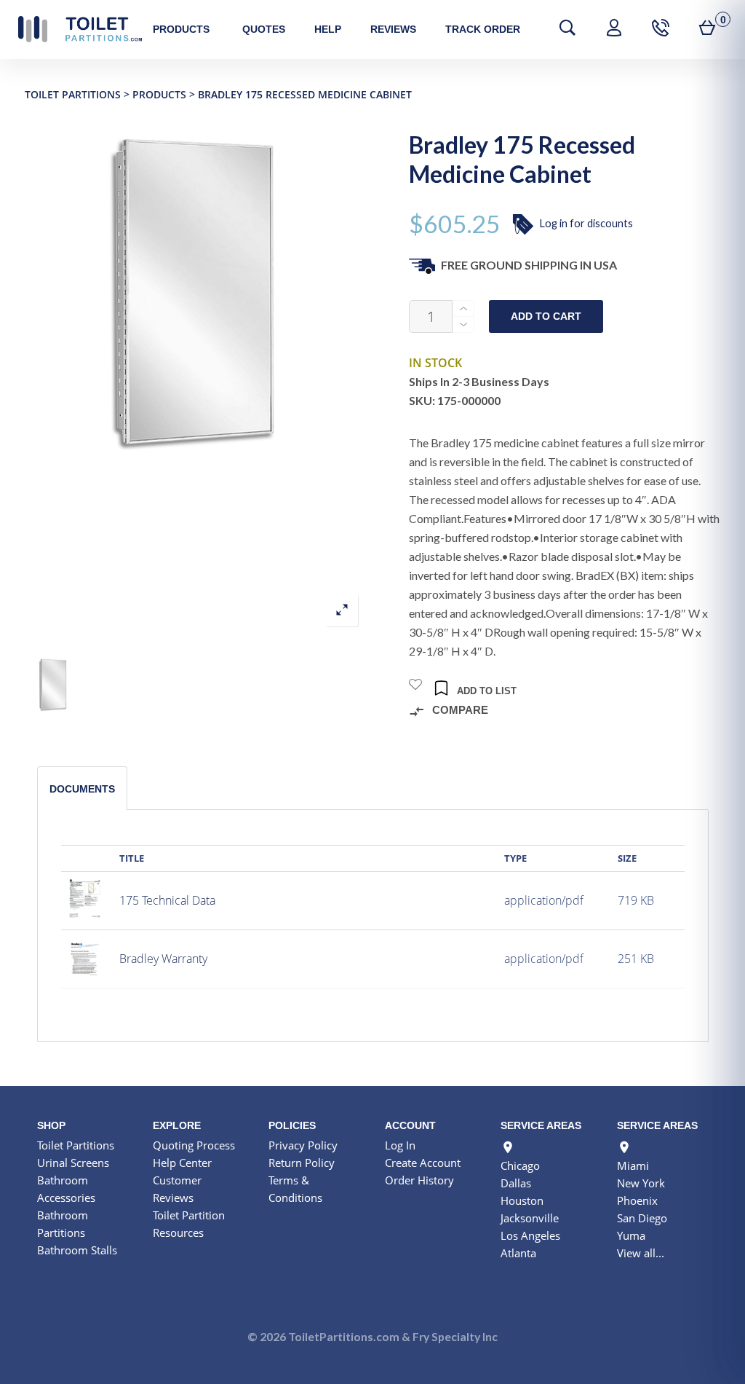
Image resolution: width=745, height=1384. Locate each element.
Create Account (423, 1162)
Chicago (520, 1165)
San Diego (642, 1218)
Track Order (482, 29)
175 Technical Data (167, 900)
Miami (633, 1165)
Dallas (516, 1183)
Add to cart (546, 316)
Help (327, 29)
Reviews (393, 29)
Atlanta (518, 1253)
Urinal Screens (73, 1162)
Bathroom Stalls (77, 1250)
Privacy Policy (303, 1145)
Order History (419, 1180)
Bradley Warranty (163, 959)
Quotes (263, 29)
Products (181, 29)
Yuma (631, 1235)
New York (641, 1183)
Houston (522, 1200)
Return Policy (301, 1162)
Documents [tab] (82, 789)
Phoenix (637, 1200)
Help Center (182, 1162)
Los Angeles (530, 1235)
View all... (640, 1253)
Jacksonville (530, 1218)
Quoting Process (194, 1145)
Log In (400, 1145)
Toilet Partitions (80, 29)
